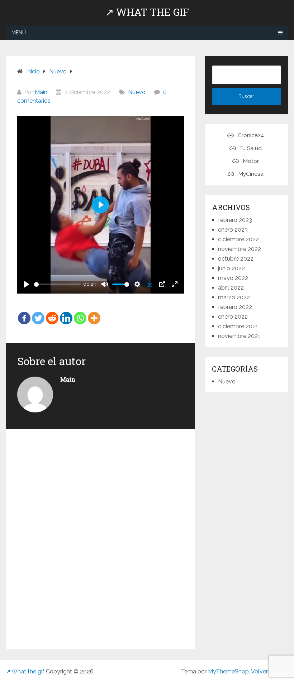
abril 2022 (231, 287)
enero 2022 (233, 316)
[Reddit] (52, 312)
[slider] (57, 284)
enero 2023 (233, 229)
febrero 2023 (235, 220)
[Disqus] (100, 537)
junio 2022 (231, 268)
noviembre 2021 (239, 336)
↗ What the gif (147, 12)
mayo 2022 (233, 278)
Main (41, 92)
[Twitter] (38, 312)
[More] (94, 312)
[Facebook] (24, 312)
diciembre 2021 (238, 326)
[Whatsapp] (80, 312)
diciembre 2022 (238, 239)
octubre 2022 (235, 258)
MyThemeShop (228, 671)
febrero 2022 (235, 307)
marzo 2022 (234, 297)
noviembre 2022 (239, 249)
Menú (18, 32)
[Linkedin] (66, 312)
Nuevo (137, 92)
